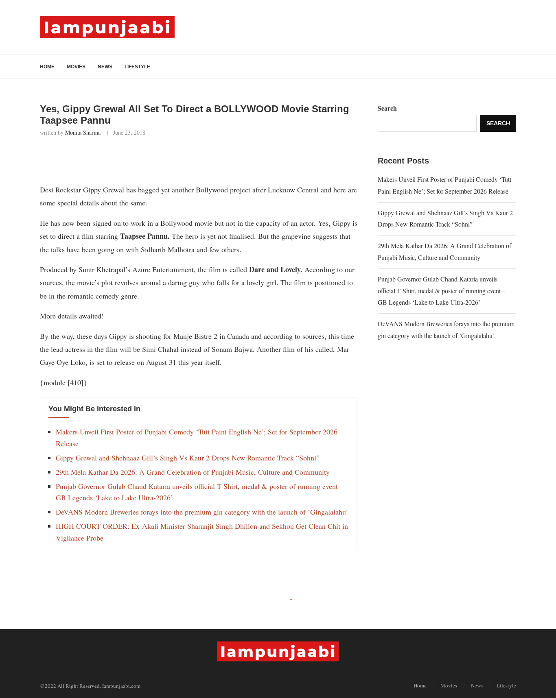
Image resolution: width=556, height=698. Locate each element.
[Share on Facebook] (88, 158)
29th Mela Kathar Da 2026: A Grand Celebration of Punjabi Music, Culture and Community (193, 472)
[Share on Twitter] (106, 158)
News (105, 67)
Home (47, 67)
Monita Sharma (83, 132)
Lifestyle (137, 67)
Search (387, 108)
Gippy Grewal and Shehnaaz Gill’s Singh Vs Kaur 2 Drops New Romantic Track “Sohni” (188, 457)
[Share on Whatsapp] (124, 158)
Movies (76, 67)
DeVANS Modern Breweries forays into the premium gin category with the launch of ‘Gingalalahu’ (202, 512)
